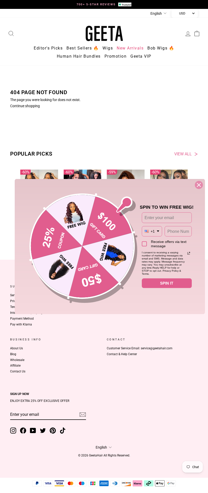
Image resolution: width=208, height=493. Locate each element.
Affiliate (15, 365)
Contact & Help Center (122, 354)
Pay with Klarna (21, 324)
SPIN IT (166, 283)
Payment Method (22, 318)
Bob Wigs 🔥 (160, 48)
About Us (16, 348)
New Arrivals (130, 48)
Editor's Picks (48, 48)
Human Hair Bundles (79, 56)
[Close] (199, 185)
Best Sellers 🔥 (82, 48)
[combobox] (152, 231)
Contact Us (17, 371)
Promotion (116, 56)
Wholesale (17, 360)
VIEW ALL (183, 154)
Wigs (107, 48)
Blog (13, 354)
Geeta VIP (140, 56)
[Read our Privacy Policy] (189, 253)
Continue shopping (25, 106)
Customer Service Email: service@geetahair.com (139, 348)
